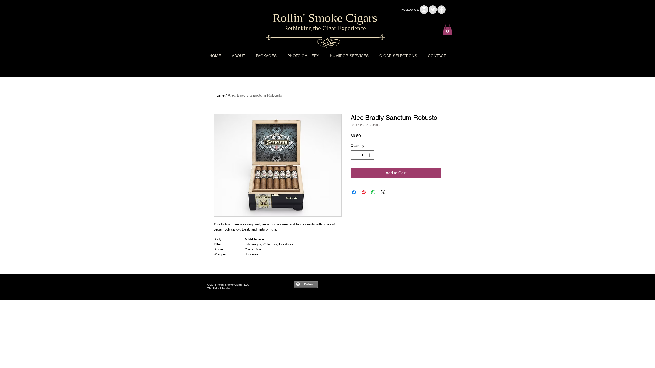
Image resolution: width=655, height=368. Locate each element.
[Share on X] (383, 192)
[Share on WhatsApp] (373, 192)
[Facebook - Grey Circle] (441, 9)
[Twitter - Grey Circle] (433, 9)
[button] (447, 29)
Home (219, 95)
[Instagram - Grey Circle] (424, 9)
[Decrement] (354, 155)
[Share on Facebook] (354, 192)
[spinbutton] (362, 155)
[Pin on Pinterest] (364, 192)
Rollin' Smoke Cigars (324, 18)
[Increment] (370, 155)
